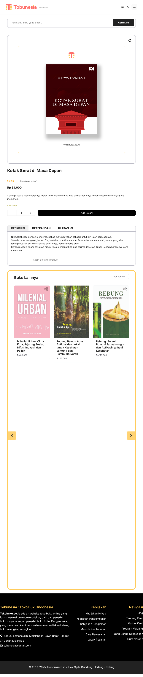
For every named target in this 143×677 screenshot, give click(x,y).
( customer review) (28, 181)
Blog (140, 612)
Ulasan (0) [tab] (65, 228)
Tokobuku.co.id (56, 667)
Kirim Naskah (135, 639)
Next (131, 435)
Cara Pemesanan (96, 634)
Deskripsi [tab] (18, 228)
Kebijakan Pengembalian (91, 618)
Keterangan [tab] (41, 228)
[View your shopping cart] (122, 7)
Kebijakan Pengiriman (93, 623)
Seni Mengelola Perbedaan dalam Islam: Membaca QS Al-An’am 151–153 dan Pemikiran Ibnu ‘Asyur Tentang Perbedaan (110, 349)
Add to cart (87, 212)
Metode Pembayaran (93, 629)
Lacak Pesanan (97, 639)
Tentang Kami (134, 618)
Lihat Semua (118, 276)
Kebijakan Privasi (96, 613)
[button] (128, 7)
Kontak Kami (135, 623)
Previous (12, 435)
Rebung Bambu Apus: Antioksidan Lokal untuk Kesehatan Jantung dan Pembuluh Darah (31, 347)
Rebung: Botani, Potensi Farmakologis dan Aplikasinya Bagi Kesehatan (71, 346)
